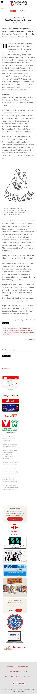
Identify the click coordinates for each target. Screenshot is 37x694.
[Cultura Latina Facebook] (20, 11)
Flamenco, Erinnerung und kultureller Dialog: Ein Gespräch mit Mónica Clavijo (10, 479)
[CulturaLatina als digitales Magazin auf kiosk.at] (10, 401)
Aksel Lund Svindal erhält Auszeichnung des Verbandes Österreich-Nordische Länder (10, 487)
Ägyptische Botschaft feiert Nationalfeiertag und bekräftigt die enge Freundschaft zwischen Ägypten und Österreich (9, 454)
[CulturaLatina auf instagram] (22, 11)
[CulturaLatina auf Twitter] (20, 683)
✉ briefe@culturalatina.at (15, 519)
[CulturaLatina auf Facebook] (13, 683)
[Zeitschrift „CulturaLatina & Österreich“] (19, 3)
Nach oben (32, 339)
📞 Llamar (11, 610)
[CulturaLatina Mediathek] (25, 11)
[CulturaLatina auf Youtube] (23, 683)
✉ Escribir (18, 610)
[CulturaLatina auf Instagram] (16, 683)
